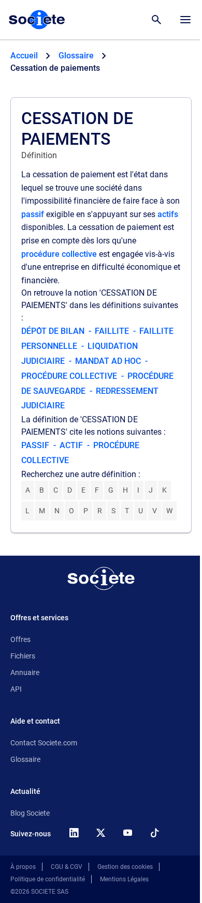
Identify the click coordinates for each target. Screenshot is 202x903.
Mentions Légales (124, 879)
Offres (20, 639)
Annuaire (24, 672)
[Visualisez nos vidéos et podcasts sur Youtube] (127, 832)
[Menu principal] (185, 19)
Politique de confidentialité (47, 879)
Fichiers (22, 656)
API (16, 689)
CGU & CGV (66, 866)
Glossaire (25, 759)
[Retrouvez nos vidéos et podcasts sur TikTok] (154, 832)
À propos (23, 866)
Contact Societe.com (43, 743)
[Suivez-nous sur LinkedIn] (73, 832)
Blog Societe (30, 813)
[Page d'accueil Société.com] (36, 19)
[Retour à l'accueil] (101, 578)
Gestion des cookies (125, 866)
